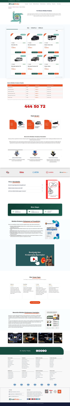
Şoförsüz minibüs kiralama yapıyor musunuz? (17, 191)
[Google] (39, 399)
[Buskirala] (17, 399)
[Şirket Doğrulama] (46, 391)
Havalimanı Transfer (10, 360)
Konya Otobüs (52, 365)
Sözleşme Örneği (52, 373)
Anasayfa (9, 359)
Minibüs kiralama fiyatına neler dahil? (15, 188)
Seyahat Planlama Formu (53, 372)
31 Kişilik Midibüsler (10, 377)
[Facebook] (27, 399)
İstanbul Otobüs (52, 359)
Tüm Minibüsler (10, 378)
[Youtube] (31, 399)
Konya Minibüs (38, 365)
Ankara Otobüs (52, 360)
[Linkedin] (37, 399)
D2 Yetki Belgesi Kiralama (39, 377)
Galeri (50, 377)
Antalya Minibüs (38, 364)
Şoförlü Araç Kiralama (11, 364)
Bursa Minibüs (38, 363)
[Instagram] (32, 399)
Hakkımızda (9, 365)
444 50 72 (18, 0)
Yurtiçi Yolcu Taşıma (38, 373)
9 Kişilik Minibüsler (10, 372)
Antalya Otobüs (52, 364)
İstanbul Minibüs (38, 359)
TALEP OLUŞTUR (18, 52)
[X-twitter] (29, 399)
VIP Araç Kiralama (38, 372)
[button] (18, 43)
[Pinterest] (34, 399)
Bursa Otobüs (51, 363)
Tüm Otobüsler (24, 377)
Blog (36, 378)
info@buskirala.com (12, 0)
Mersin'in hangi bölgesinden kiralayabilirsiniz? (17, 185)
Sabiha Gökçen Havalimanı (25, 360)
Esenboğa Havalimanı (25, 363)
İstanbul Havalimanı (24, 359)
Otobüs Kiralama (10, 363)
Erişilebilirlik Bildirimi (52, 378)
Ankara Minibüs (38, 360)
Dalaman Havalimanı (24, 365)
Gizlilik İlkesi (51, 379)
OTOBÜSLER (24, 370)
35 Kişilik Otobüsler (24, 372)
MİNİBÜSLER (10, 370)
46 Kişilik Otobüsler (24, 373)
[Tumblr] (36, 399)
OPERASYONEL (52, 370)
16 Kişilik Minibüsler (10, 373)
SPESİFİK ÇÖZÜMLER (39, 370)
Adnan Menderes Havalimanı (26, 364)
